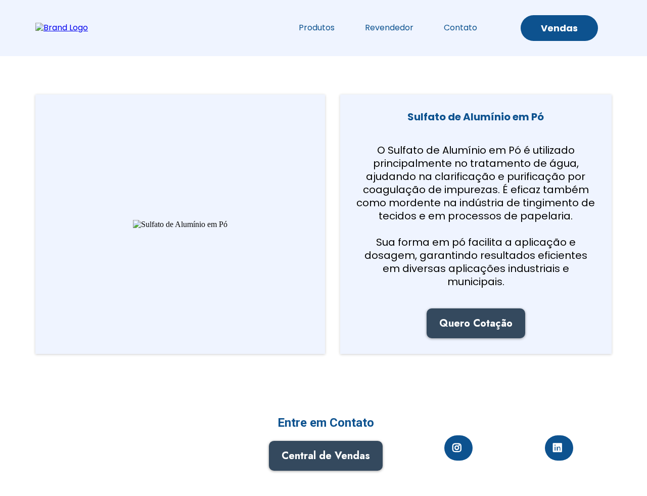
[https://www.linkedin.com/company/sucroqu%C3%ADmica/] (559, 448)
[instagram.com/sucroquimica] (458, 448)
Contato (460, 27)
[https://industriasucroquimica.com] (61, 27)
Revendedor (389, 27)
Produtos (317, 27)
